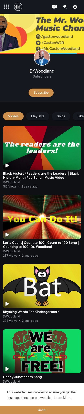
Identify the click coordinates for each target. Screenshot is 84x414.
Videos (13, 116)
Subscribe (41, 92)
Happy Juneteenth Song (22, 377)
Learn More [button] (62, 398)
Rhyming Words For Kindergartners (31, 312)
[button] (75, 6)
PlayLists (37, 116)
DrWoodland (42, 71)
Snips (61, 116)
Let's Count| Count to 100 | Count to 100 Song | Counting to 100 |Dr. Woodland (41, 245)
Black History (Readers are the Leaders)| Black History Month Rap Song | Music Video (41, 175)
